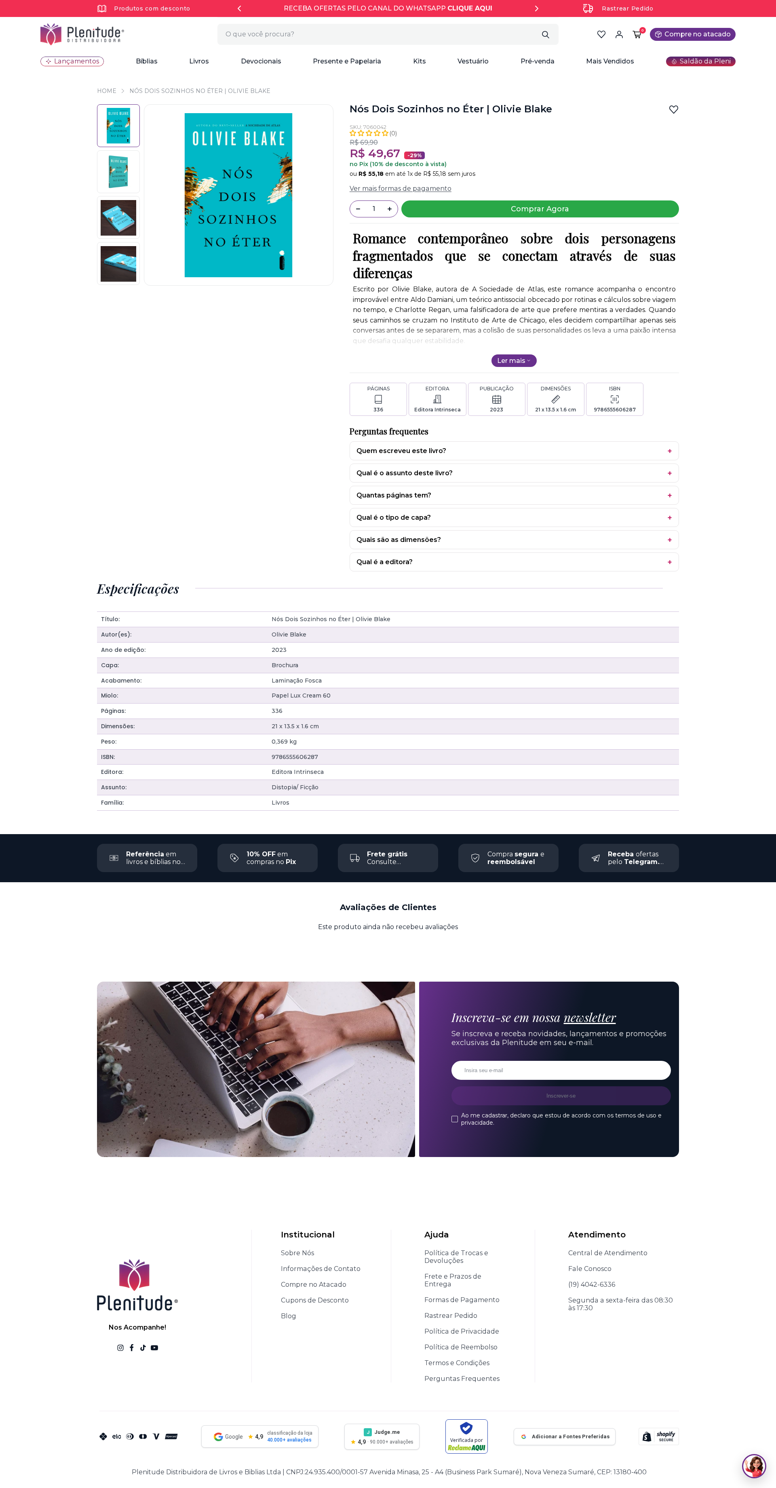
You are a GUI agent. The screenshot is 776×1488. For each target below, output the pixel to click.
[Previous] (239, 8)
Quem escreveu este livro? (401, 451)
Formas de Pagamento (462, 1300)
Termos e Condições (456, 1363)
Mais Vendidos (610, 61)
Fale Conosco (590, 1269)
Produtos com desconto (152, 8)
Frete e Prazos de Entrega (452, 1280)
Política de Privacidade (461, 1331)
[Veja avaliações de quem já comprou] (373, 133)
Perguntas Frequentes (462, 1379)
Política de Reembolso (461, 1347)
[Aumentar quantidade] (390, 209)
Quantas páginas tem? (393, 495)
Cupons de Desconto (315, 1300)
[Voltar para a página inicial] (82, 34)
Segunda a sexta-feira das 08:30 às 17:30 (620, 1304)
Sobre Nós (297, 1253)
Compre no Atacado (313, 1284)
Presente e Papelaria (347, 61)
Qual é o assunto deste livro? (404, 473)
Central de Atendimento (607, 1253)
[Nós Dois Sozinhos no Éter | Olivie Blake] (118, 125)
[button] (147, 61)
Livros (199, 61)
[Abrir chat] (754, 1466)
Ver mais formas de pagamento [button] (400, 188)
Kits (419, 61)
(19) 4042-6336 (591, 1284)
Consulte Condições (387, 861)
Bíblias (147, 61)
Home (106, 91)
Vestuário (473, 61)
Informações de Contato (321, 1269)
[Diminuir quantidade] (358, 209)
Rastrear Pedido (628, 8)
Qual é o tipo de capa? (393, 517)
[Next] (537, 8)
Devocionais (261, 61)
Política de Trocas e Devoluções (456, 1257)
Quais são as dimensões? (398, 540)
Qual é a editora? (384, 562)
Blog (288, 1316)
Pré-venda (538, 61)
